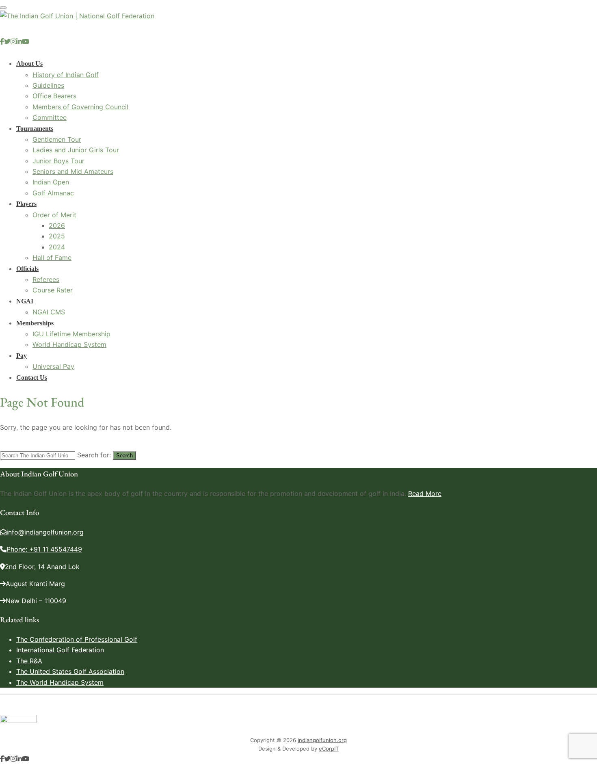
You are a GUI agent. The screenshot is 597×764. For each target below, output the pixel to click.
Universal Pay (53, 366)
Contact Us (31, 377)
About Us (29, 63)
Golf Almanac (53, 193)
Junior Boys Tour (58, 161)
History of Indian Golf (65, 75)
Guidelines (48, 85)
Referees (45, 279)
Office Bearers (54, 96)
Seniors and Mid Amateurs (72, 171)
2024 (57, 247)
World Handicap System (69, 344)
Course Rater (52, 290)
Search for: (94, 455)
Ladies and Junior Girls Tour (75, 150)
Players (26, 203)
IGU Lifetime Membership (71, 334)
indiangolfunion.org (322, 740)
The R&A (29, 661)
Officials (27, 268)
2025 (57, 236)
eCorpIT (329, 748)
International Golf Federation (60, 650)
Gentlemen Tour (56, 139)
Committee (49, 117)
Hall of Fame (51, 257)
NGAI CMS (48, 312)
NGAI (24, 301)
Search (124, 455)
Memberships (35, 323)
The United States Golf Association (70, 671)
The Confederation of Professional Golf (76, 639)
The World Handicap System (60, 682)
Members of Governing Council (80, 107)
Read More (424, 493)
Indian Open (50, 182)
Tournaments (34, 128)
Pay (21, 355)
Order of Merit (54, 215)
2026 (57, 225)
